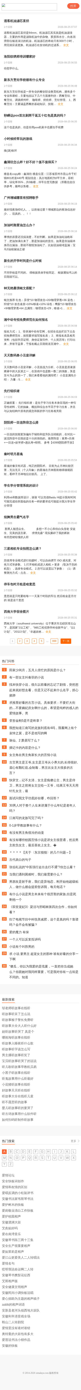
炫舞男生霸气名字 (16, 517)
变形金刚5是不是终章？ (25, 720)
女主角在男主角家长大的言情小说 (32, 755)
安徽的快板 (10, 1345)
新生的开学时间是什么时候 (23, 260)
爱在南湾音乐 (11, 1234)
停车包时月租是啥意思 (19, 584)
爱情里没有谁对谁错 (16, 1328)
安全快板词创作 (13, 1181)
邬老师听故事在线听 (16, 1008)
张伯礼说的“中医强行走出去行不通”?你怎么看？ (42, 867)
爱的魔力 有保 (19, 932)
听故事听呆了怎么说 (16, 1014)
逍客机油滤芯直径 (16, 21)
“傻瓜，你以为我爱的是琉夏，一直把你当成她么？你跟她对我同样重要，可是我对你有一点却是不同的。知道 (43, 972)
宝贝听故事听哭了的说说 (19, 1061)
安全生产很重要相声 (16, 1245)
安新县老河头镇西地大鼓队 (21, 1310)
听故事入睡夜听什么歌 (17, 1043)
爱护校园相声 (11, 1216)
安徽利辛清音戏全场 (16, 1316)
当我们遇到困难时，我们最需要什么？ (36, 874)
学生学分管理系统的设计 (21, 485)
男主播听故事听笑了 (16, 1055)
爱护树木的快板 (13, 1204)
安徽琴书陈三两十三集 (17, 1240)
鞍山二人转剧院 (13, 1322)
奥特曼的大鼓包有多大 (17, 1334)
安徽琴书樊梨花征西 (16, 1275)
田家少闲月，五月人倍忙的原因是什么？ (37, 670)
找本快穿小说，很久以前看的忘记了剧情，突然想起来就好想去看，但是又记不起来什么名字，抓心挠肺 (43, 690)
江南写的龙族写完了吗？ (26, 818)
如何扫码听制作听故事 (17, 1119)
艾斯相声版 (10, 1281)
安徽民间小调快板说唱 (17, 1292)
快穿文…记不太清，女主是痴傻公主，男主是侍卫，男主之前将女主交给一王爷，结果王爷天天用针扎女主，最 (43, 785)
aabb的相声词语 (13, 1304)
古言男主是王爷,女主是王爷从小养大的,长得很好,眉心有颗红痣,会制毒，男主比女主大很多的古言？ (43, 768)
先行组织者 (12, 391)
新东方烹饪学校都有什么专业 (24, 79)
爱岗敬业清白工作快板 (17, 1210)
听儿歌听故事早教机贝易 (19, 1066)
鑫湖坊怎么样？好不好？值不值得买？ (30, 162)
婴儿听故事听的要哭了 (17, 1108)
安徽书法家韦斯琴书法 (17, 1198)
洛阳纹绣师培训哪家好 (19, 56)
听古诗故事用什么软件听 (19, 1113)
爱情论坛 (8, 1175)
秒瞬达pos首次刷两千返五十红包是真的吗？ (35, 115)
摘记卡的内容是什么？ (25, 747)
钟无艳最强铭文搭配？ (19, 288)
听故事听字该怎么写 (16, 1049)
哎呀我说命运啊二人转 (17, 1269)
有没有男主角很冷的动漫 (26, 832)
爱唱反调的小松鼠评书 (17, 1193)
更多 (73, 1141)
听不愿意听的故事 (14, 1102)
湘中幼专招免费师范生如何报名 (26, 319)
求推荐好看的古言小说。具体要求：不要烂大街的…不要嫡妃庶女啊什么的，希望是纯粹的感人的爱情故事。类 (43, 708)
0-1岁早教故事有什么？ (25, 825)
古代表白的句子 (20, 859)
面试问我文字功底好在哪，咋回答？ (34, 798)
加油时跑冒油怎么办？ (19, 225)
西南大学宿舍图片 (16, 611)
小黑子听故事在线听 (16, 1072)
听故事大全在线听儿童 (17, 1096)
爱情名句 (8, 1263)
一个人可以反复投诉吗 (25, 939)
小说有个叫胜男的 (21, 946)
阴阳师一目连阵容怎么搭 (21, 422)
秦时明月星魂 (13, 454)
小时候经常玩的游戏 (18, 138)
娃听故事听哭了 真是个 (18, 1031)
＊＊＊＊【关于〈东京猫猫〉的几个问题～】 (40, 852)
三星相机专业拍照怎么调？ (23, 548)
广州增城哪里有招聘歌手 (21, 197)
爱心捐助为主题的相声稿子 (21, 1298)
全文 (66, 45)
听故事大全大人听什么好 (19, 1025)
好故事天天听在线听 (16, 1090)
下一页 (65, 641)
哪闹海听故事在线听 (16, 1037)
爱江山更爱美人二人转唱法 (21, 1257)
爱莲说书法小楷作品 (16, 1339)
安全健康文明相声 (14, 1287)
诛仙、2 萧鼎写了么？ (24, 740)
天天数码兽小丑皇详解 (19, 355)
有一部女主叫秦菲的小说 (26, 677)
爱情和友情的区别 (14, 1187)
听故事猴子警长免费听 (17, 1020)
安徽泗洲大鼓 (11, 1222)
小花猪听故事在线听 (16, 1084)
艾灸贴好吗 (10, 1228)
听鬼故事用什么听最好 (17, 1078)
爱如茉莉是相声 (13, 1251)
